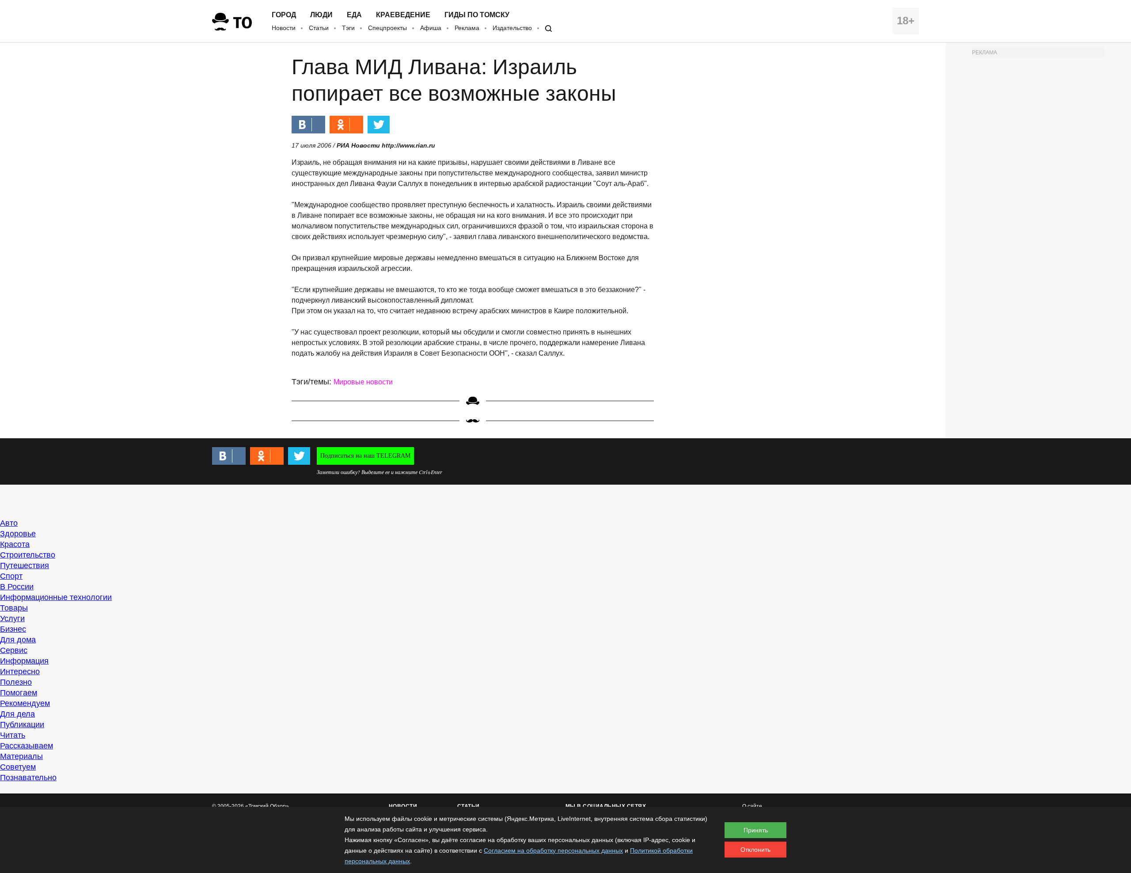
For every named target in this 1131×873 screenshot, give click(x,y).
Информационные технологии (56, 597)
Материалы (21, 756)
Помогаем (18, 692)
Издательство (512, 27)
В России (17, 586)
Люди (321, 15)
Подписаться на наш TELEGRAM (365, 455)
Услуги (12, 618)
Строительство (27, 554)
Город (284, 15)
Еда (354, 15)
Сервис (13, 650)
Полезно (16, 682)
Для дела (17, 714)
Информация (24, 661)
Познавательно (28, 777)
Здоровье (18, 533)
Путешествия (24, 565)
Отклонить (755, 849)
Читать (12, 735)
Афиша (430, 27)
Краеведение (403, 15)
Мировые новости (363, 382)
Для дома (18, 639)
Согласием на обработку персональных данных (553, 850)
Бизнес (13, 629)
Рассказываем (26, 745)
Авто (9, 523)
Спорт (11, 576)
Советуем (18, 767)
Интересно (20, 671)
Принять (756, 830)
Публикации (22, 724)
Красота (15, 544)
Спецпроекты (387, 27)
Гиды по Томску (476, 15)
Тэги (348, 27)
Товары (14, 608)
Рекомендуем (25, 703)
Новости (284, 27)
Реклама (467, 27)
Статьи (319, 27)
